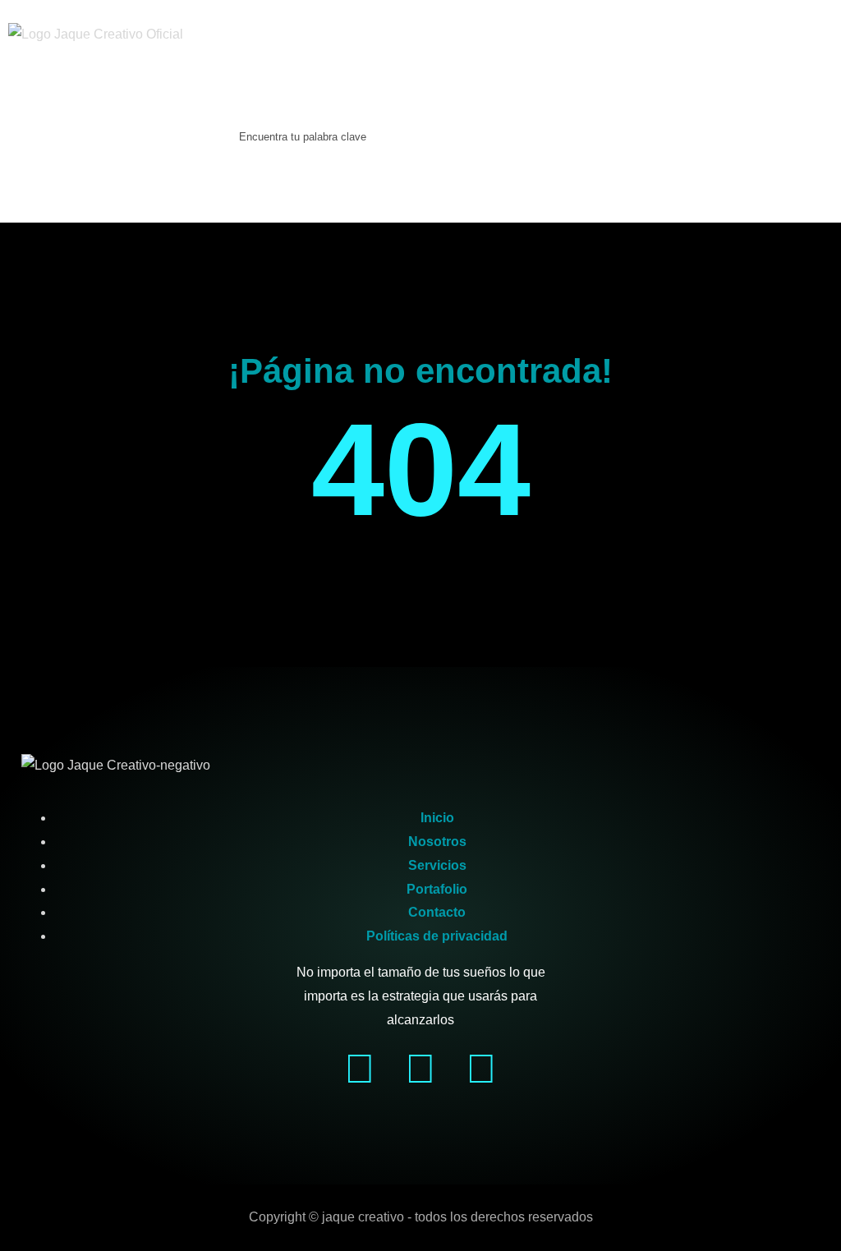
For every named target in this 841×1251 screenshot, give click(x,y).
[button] (30, 86)
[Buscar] (210, 154)
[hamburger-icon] (806, 34)
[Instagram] (420, 1068)
